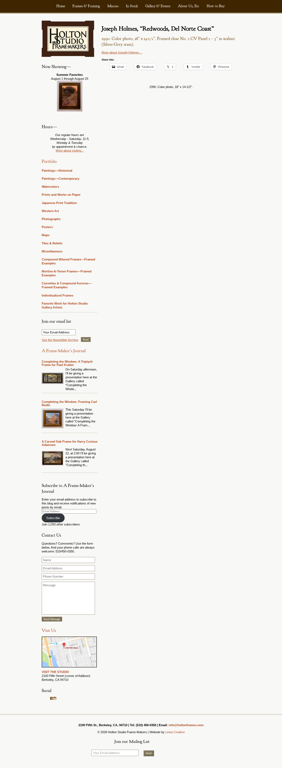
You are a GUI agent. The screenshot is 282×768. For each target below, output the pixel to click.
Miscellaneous (52, 251)
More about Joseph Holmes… (122, 52)
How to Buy (216, 6)
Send (86, 339)
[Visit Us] (69, 668)
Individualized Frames (57, 295)
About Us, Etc (188, 6)
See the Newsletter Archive (60, 340)
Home (60, 6)
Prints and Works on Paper (61, 194)
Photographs (51, 219)
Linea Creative (175, 732)
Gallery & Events (157, 6)
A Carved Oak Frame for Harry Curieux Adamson (69, 443)
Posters (47, 227)
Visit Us (49, 630)
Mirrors (112, 6)
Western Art (50, 211)
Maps (46, 235)
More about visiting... (70, 150)
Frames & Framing (86, 6)
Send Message (52, 619)
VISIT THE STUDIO (55, 672)
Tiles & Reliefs (52, 243)
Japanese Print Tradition (59, 203)
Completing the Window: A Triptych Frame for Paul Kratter (67, 363)
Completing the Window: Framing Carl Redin (69, 403)
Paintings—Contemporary (60, 178)
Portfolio (49, 161)
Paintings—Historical (57, 170)
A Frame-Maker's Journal (64, 351)
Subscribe (53, 518)
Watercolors (50, 186)
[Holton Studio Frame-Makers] (68, 55)
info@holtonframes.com (186, 725)
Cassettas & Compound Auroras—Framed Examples (66, 285)
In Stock (132, 6)
